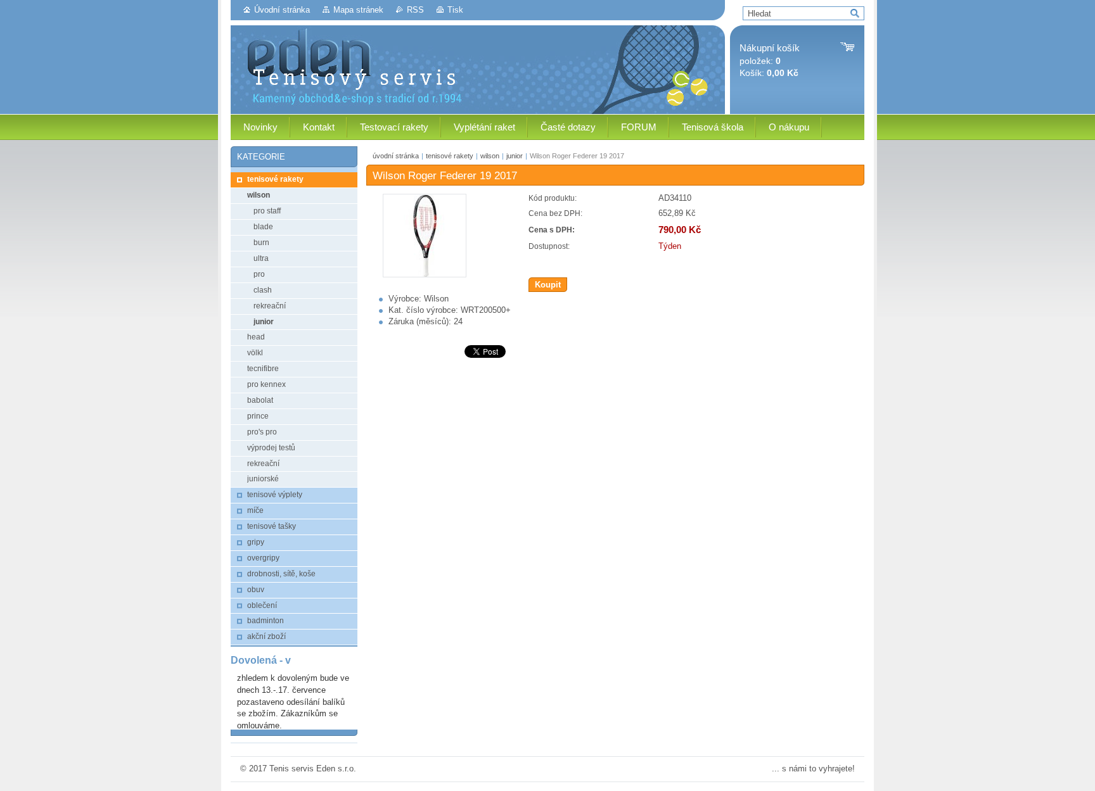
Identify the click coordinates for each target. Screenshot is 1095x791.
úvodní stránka (396, 156)
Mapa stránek (358, 10)
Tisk (455, 10)
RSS (415, 10)
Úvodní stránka (282, 10)
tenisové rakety (449, 156)
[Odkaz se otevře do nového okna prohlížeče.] (424, 274)
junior (514, 156)
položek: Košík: (770, 60)
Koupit (548, 284)
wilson (489, 156)
